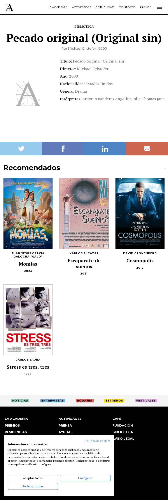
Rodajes (84, 400)
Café (116, 419)
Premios (12, 425)
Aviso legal (123, 439)
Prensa (146, 7)
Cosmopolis (140, 260)
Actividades (81, 7)
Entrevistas (52, 400)
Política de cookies (97, 441)
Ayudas (66, 432)
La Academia (58, 7)
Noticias (20, 400)
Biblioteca (84, 26)
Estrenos (114, 400)
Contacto (127, 7)
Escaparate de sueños (84, 263)
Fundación (122, 425)
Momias (28, 264)
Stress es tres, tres (28, 367)
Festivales (146, 400)
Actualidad (105, 7)
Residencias (16, 432)
